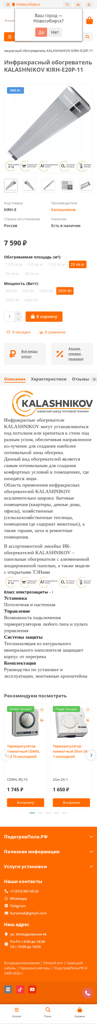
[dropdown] (8, 5)
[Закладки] (67, 5)
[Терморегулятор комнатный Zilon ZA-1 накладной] (71, 723)
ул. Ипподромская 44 (28, 934)
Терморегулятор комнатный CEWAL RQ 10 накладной (23, 751)
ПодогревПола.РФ (26, 836)
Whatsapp (18, 898)
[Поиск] (87, 36)
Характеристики (49, 379)
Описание (15, 379)
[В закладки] (42, 710)
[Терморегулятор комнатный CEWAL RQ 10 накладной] (25, 723)
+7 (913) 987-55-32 (24, 891)
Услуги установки (25, 866)
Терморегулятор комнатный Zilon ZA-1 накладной (71, 751)
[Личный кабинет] (89, 5)
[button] (6, 755)
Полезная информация (32, 851)
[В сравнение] (42, 720)
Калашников (63, 209)
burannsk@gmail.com (28, 913)
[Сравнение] (78, 5)
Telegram (18, 905)
